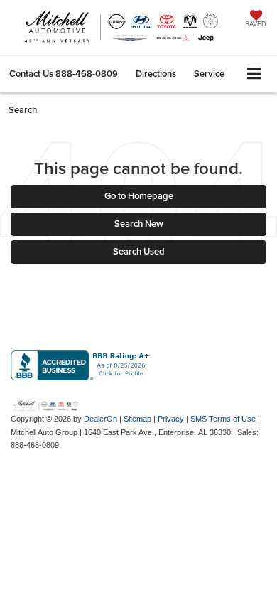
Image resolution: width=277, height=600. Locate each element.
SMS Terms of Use (223, 418)
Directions (156, 73)
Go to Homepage (138, 196)
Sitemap (137, 418)
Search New (138, 223)
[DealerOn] (46, 405)
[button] (63, 73)
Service (209, 73)
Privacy (171, 418)
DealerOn (100, 418)
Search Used (139, 251)
